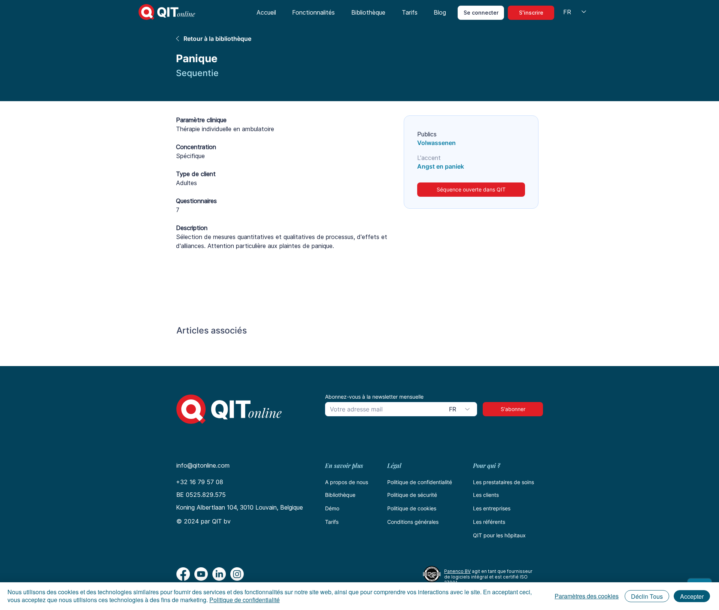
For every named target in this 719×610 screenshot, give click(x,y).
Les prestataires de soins (503, 482)
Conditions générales (413, 522)
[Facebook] (183, 574)
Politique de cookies (411, 508)
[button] (314, 13)
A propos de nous (346, 482)
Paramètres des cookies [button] (587, 596)
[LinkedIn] (219, 574)
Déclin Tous (647, 596)
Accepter (692, 596)
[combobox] (460, 409)
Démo (332, 508)
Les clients (486, 495)
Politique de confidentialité (419, 482)
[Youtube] (201, 574)
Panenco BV (457, 571)
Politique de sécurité (412, 495)
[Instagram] (237, 574)
